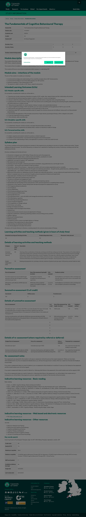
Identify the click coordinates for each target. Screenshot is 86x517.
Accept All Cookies (58, 62)
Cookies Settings (27, 62)
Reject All (49, 62)
